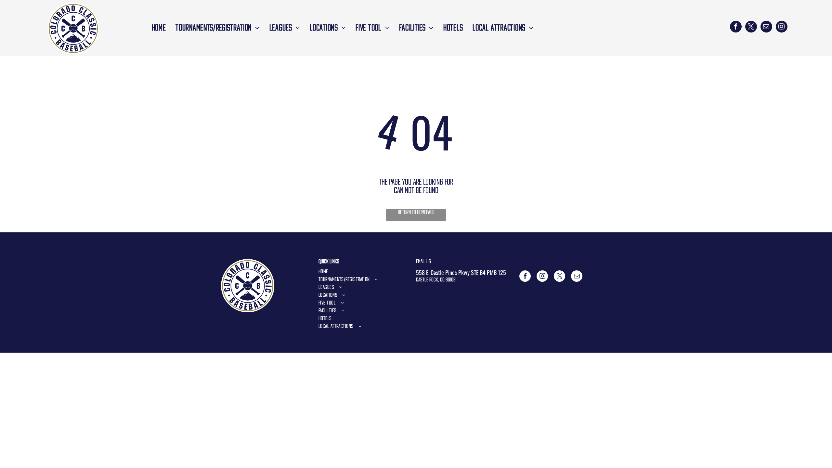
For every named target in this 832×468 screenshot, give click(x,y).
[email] (766, 27)
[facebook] (736, 27)
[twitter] (751, 27)
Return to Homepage (416, 212)
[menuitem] (159, 27)
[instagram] (781, 27)
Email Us (423, 261)
